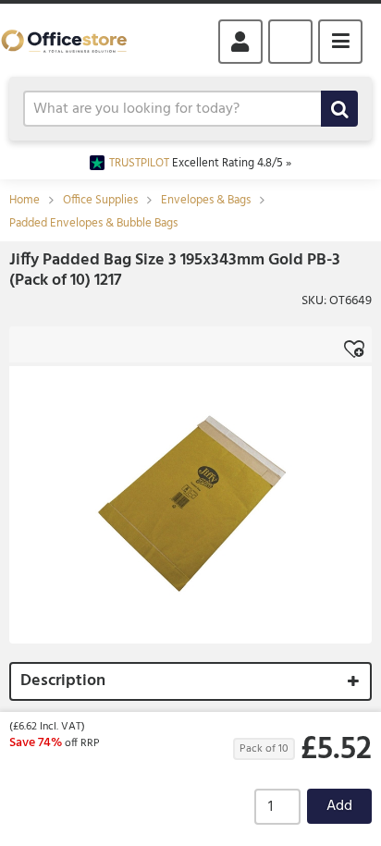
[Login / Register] (240, 41)
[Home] (71, 40)
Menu (340, 41)
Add (339, 806)
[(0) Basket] (290, 41)
